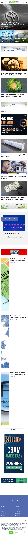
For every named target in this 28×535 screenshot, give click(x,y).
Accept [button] (11, 532)
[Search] (26, 2)
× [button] (25, 520)
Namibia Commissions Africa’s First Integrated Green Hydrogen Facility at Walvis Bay (18, 260)
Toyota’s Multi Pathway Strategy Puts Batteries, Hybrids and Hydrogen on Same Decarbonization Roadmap (12, 24)
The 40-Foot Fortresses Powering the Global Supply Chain (13, 156)
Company (17, 506)
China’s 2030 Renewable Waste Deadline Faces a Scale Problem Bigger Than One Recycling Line (12, 96)
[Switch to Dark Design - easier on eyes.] (24, 2)
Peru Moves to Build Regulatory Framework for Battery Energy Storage (20, 39)
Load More (13, 429)
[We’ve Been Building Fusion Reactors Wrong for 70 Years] (14, 167)
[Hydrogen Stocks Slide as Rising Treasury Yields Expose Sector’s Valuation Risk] (5, 398)
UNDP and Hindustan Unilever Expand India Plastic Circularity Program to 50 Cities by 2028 (13, 75)
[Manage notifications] (25, 532)
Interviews (4, 173)
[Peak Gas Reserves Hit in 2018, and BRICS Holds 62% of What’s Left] (14, 124)
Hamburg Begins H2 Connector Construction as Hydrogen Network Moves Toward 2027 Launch (6, 38)
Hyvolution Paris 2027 (12, 234)
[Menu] (2, 2)
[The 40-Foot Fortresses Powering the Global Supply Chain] (14, 146)
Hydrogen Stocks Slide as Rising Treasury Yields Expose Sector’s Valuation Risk (17, 374)
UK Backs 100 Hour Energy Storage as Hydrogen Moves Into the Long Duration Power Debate (18, 317)
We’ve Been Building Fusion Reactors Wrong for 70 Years (13, 177)
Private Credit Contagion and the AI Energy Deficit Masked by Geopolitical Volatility (13, 199)
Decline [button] (16, 532)
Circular (4, 70)
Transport (4, 152)
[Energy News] (14, 2)
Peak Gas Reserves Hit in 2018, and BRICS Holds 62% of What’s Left (13, 129)
